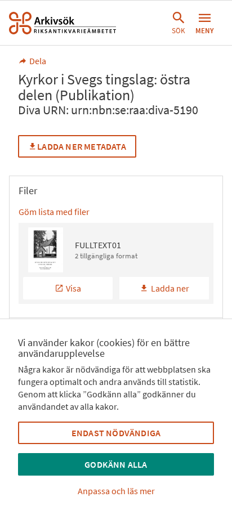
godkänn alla (115, 464)
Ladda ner (170, 288)
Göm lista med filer (54, 211)
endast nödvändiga (116, 432)
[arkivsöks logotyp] (62, 23)
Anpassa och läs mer (116, 490)
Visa (73, 288)
